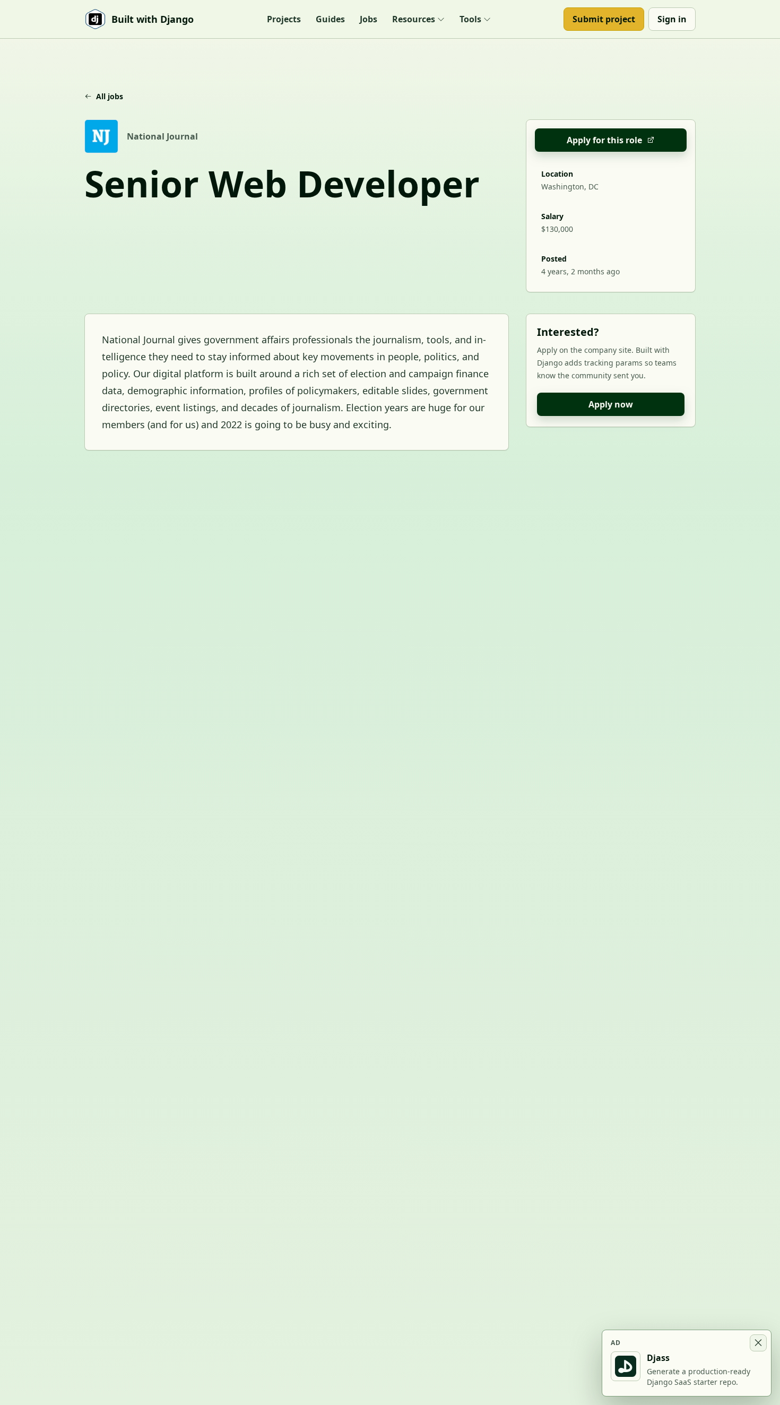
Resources (413, 19)
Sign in (672, 19)
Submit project (604, 19)
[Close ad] (758, 1342)
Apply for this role (604, 140)
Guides (330, 19)
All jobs (109, 96)
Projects (284, 19)
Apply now (610, 404)
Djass (658, 1358)
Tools (470, 19)
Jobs (368, 19)
